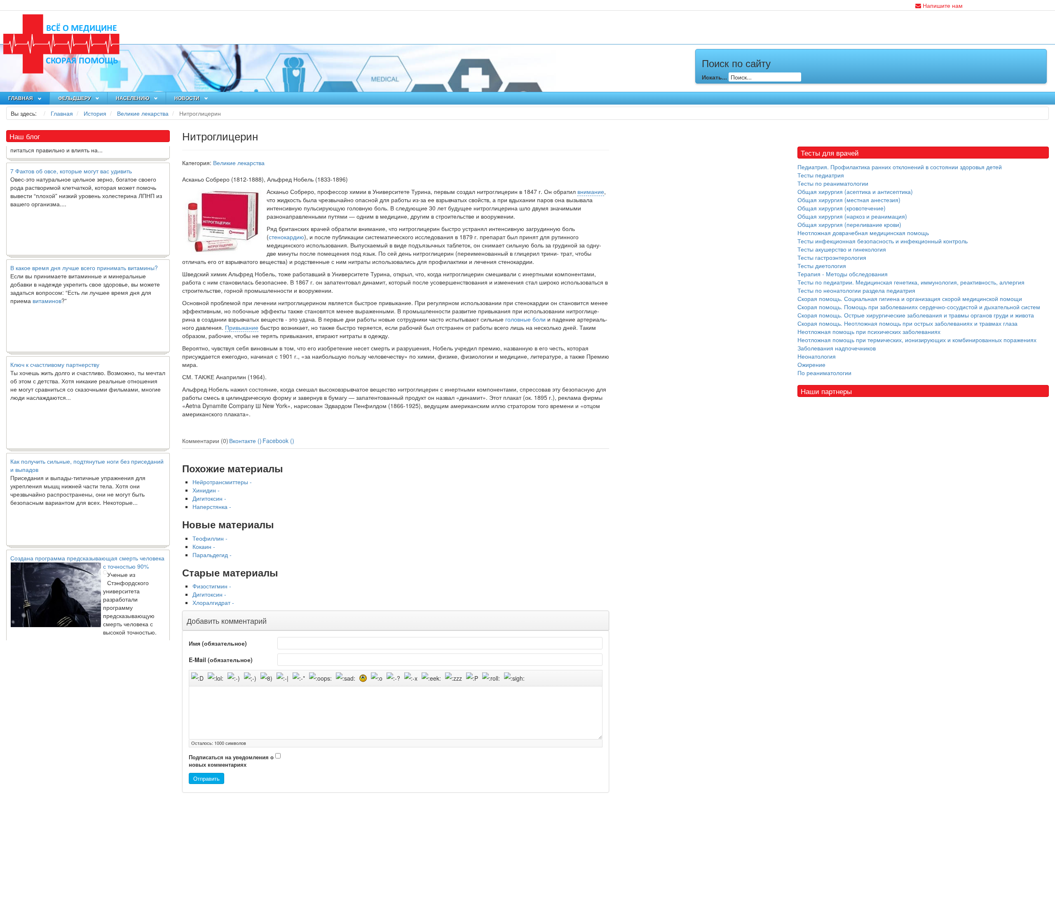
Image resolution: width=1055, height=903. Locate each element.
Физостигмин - (211, 586)
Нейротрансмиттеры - (222, 482)
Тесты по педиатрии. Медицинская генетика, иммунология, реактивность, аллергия (911, 282)
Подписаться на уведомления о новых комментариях (231, 761)
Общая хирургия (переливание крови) (849, 224)
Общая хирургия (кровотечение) (841, 208)
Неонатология (816, 356)
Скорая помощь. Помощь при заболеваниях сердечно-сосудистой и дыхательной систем (918, 307)
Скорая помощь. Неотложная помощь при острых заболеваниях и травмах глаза (907, 323)
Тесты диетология (821, 265)
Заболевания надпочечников (836, 348)
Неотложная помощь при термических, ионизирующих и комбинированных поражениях (916, 340)
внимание (590, 191)
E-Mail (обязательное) (221, 660)
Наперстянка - (211, 506)
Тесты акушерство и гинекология (841, 249)
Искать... (714, 77)
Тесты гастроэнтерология (831, 257)
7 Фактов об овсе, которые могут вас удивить (71, 155)
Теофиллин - (209, 538)
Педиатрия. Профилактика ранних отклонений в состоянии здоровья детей (899, 167)
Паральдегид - (212, 555)
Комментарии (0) (205, 440)
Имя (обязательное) (218, 643)
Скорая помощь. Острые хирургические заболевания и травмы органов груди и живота (915, 315)
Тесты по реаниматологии (832, 183)
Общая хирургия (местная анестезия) (848, 200)
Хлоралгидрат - (213, 602)
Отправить (206, 778)
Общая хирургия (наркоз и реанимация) (852, 216)
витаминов (47, 285)
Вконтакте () (245, 440)
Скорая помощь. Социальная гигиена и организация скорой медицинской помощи (909, 298)
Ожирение (811, 364)
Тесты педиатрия (820, 175)
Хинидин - (206, 490)
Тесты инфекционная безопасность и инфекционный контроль (882, 241)
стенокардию (286, 237)
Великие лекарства (239, 163)
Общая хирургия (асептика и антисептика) (855, 191)
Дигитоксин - (209, 498)
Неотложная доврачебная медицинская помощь (863, 233)
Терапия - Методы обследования (842, 274)
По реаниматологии (824, 373)
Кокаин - (203, 546)
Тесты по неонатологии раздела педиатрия (856, 290)
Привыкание (241, 327)
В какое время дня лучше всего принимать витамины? (84, 252)
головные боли (525, 319)
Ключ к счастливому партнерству (54, 349)
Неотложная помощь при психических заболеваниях (868, 331)
